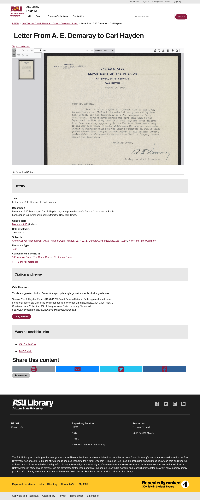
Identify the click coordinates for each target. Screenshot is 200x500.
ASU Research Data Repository (88, 444)
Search (39, 16)
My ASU (146, 2)
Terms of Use (76, 496)
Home (75, 427)
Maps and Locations (23, 484)
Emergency (93, 496)
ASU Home (134, 2)
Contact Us (78, 16)
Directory (52, 484)
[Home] (18, 12)
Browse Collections (58, 16)
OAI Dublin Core (27, 344)
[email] (77, 369)
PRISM (31, 11)
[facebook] (164, 369)
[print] (33, 369)
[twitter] (121, 369)
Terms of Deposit (141, 427)
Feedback (22, 375)
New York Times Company (142, 241)
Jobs (41, 484)
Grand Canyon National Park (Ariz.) (30, 241)
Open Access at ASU (143, 433)
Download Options (25, 172)
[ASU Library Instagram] (174, 403)
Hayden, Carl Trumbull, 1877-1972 (69, 241)
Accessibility (48, 496)
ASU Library (32, 7)
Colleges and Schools (161, 2)
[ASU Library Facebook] (157, 403)
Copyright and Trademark (25, 496)
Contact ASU (68, 484)
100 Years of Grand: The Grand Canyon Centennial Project (50, 23)
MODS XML (25, 351)
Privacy (62, 496)
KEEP (75, 433)
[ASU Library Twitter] (165, 403)
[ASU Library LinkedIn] (183, 403)
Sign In (177, 2)
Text (14, 249)
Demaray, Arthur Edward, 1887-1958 (108, 241)
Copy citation (21, 316)
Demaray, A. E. (20, 224)
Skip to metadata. (21, 46)
